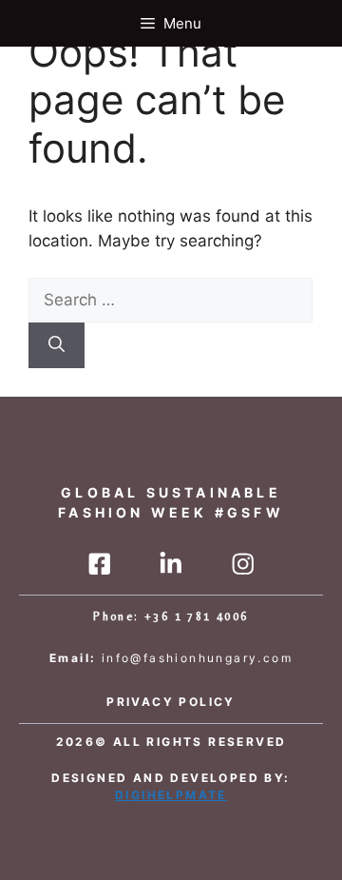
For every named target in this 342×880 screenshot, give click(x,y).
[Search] (56, 345)
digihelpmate (171, 795)
